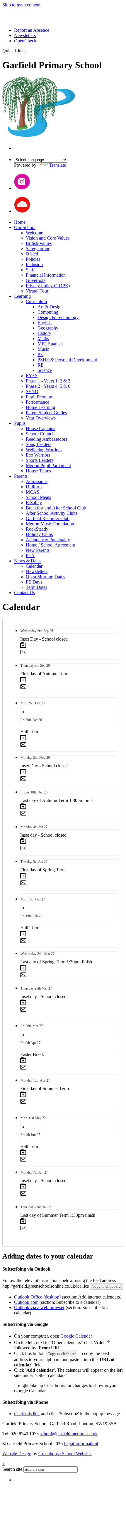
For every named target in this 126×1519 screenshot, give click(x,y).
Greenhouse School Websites (65, 1453)
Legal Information (80, 1443)
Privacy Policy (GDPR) (48, 285)
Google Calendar (76, 1335)
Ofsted (32, 253)
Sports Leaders (39, 460)
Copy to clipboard (106, 1286)
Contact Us (24, 592)
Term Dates (36, 587)
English (45, 322)
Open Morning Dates (45, 576)
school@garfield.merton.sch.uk (69, 1433)
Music (43, 349)
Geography (48, 327)
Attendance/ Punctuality (48, 539)
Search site (12, 1469)
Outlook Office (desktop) (37, 1296)
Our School (24, 227)
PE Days (34, 581)
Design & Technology (58, 317)
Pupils (19, 423)
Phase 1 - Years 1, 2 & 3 (48, 380)
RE (41, 364)
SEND (32, 391)
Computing (48, 312)
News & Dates (27, 560)
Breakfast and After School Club (56, 507)
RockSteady (37, 529)
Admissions (36, 481)
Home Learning (40, 407)
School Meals (38, 497)
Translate (57, 165)
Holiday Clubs (39, 534)
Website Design (16, 1453)
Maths (43, 338)
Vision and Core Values (47, 237)
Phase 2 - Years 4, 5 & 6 (48, 386)
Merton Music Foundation (50, 523)
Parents (21, 476)
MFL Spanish (50, 343)
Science (45, 370)
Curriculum (36, 301)
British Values (39, 243)
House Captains (40, 428)
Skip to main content (21, 4)
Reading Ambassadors (46, 439)
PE (40, 354)
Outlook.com (26, 1302)
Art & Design (50, 306)
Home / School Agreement (50, 544)
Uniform (34, 486)
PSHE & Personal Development (67, 359)
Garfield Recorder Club (47, 518)
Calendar (34, 566)
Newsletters (25, 35)
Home (19, 222)
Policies (33, 259)
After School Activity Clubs (51, 513)
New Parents (38, 550)
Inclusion (34, 264)
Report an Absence (31, 30)
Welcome (34, 232)
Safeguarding (38, 248)
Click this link (27, 1413)
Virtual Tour (37, 290)
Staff (30, 269)
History (44, 333)
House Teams (38, 470)
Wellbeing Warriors (44, 449)
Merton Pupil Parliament (48, 465)
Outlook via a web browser (39, 1307)
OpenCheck (25, 40)
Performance (37, 402)
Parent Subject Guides (46, 412)
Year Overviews (41, 417)
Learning (22, 296)
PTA (30, 555)
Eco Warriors (38, 454)
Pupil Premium (39, 396)
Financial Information (46, 275)
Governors (35, 280)
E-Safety (34, 502)
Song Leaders (38, 444)
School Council (40, 433)
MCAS (32, 491)
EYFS (32, 375)
